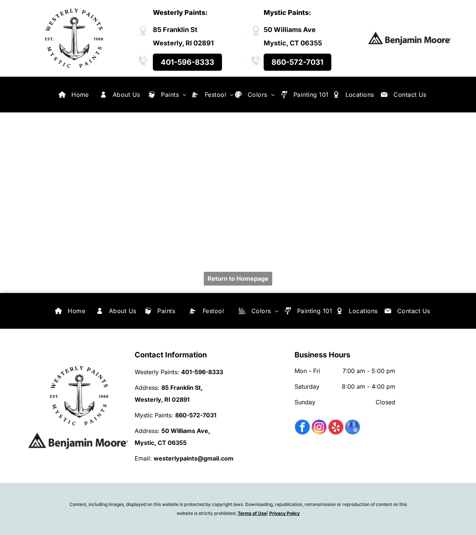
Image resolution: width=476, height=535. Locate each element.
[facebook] (302, 428)
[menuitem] (80, 94)
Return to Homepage (238, 278)
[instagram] (319, 428)
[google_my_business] (352, 428)
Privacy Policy (284, 513)
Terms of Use (252, 513)
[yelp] (335, 428)
